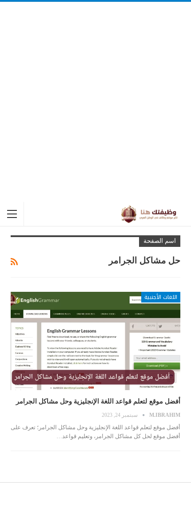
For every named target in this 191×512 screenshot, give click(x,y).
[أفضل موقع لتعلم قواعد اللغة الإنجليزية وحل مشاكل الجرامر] (95, 341)
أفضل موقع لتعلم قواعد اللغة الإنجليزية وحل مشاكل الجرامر (98, 401)
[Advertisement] (95, 102)
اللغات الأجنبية (160, 297)
